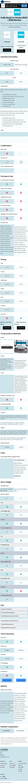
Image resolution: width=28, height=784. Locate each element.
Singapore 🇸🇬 (12, 763)
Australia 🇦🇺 (2, 776)
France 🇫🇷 (20, 769)
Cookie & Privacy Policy (4, 756)
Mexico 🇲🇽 (2, 767)
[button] (26, 1)
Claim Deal (24, 5)
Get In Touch (2, 755)
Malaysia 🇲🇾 (12, 767)
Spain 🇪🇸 (20, 771)
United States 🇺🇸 (3, 763)
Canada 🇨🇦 (2, 765)
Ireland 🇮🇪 (20, 765)
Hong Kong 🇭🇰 (12, 765)
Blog (1, 752)
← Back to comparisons (14, 27)
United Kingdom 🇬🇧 (22, 763)
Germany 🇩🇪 (20, 767)
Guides (1, 753)
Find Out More (7, 680)
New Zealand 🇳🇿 (3, 778)
